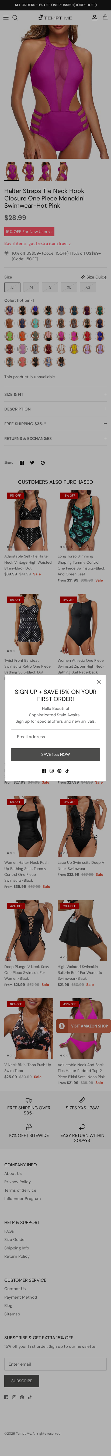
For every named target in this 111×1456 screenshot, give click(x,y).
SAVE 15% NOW (55, 754)
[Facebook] (44, 771)
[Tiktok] (67, 771)
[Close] (99, 682)
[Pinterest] (59, 771)
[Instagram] (52, 771)
